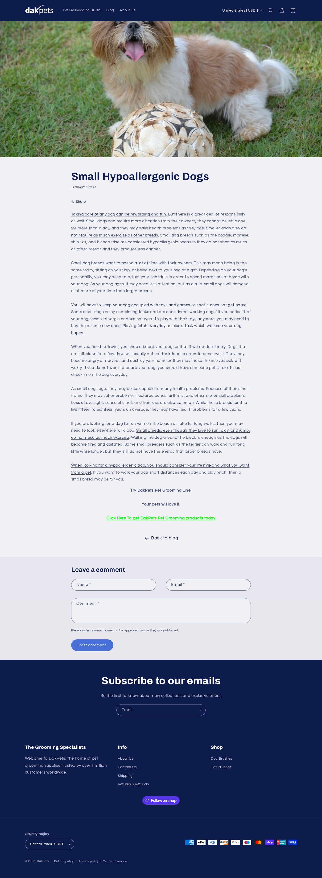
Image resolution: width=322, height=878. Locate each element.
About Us (125, 758)
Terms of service (115, 861)
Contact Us (127, 767)
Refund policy (64, 861)
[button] (270, 10)
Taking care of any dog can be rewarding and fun (118, 214)
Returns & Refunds (133, 784)
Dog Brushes (221, 758)
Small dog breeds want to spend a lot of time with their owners (131, 263)
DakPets (43, 861)
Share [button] (81, 201)
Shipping (125, 776)
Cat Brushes (221, 767)
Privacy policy (88, 861)
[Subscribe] (199, 710)
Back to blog (164, 538)
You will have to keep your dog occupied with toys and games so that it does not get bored (159, 305)
